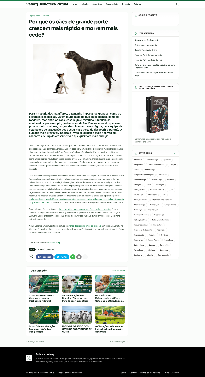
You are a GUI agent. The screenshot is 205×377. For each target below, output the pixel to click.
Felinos (148, 185)
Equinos (170, 180)
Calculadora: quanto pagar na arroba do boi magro (154, 74)
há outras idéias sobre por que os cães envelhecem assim (85, 209)
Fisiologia (160, 185)
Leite (164, 195)
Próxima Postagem (118, 341)
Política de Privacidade (150, 372)
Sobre (123, 372)
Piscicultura (157, 225)
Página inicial (35, 16)
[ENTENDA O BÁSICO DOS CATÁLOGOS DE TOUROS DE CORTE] (77, 315)
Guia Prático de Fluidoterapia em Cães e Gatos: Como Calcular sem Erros (108, 298)
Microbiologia (139, 205)
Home (75, 4)
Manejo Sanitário (140, 200)
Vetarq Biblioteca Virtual (47, 4)
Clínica (136, 170)
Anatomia (138, 160)
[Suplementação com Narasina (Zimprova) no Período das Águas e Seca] (77, 284)
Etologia (137, 185)
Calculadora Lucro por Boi (146, 45)
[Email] (79, 256)
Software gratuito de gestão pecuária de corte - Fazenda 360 (155, 66)
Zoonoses (164, 250)
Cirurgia (126, 4)
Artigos (137, 4)
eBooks (85, 4)
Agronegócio (112, 4)
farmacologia (163, 255)
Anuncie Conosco (171, 372)
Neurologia (154, 205)
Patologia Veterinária (160, 220)
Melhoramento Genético (162, 200)
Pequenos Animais (141, 225)
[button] (155, 153)
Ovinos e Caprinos (141, 215)
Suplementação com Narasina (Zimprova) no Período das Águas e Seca (75, 298)
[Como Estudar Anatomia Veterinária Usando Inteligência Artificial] (44, 284)
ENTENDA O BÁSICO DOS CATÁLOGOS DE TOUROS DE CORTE (77, 329)
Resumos (152, 235)
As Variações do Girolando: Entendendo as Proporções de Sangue (109, 329)
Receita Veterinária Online (146, 50)
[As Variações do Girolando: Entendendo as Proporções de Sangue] (110, 315)
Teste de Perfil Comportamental (148, 55)
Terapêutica (164, 245)
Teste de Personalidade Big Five (148, 60)
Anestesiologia (152, 160)
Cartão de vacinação (156, 165)
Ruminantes (138, 240)
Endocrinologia (140, 180)
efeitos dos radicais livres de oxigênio (84, 226)
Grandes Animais (157, 190)
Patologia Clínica (140, 220)
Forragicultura (139, 190)
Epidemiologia (156, 180)
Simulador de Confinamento (147, 40)
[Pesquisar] (176, 4)
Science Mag (54, 242)
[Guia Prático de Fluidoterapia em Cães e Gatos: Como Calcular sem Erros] (110, 284)
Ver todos (117, 270)
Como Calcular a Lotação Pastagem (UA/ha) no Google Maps (42, 329)
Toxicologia (138, 250)
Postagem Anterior (36, 341)
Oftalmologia (153, 210)
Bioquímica (138, 165)
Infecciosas (152, 195)
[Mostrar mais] (85, 256)
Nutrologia (138, 210)
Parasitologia (159, 215)
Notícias (50, 249)
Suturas (152, 245)
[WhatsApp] (72, 256)
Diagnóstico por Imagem (144, 175)
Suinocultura (139, 245)
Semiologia (168, 240)
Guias (171, 190)
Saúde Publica (153, 240)
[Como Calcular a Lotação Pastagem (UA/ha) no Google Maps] (44, 315)
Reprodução (139, 235)
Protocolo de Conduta (143, 230)
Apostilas (97, 4)
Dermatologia (149, 170)
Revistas (164, 235)
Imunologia (138, 195)
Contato (133, 372)
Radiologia (161, 230)
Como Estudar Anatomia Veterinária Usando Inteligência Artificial (41, 298)
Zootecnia (138, 255)
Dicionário (163, 175)
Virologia (151, 250)
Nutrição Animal (170, 205)
